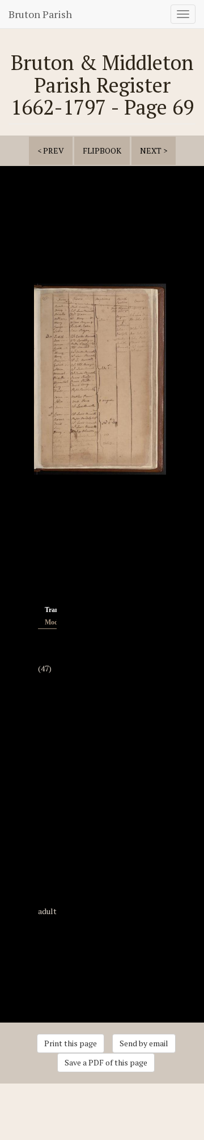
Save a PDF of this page (106, 1062)
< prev (50, 150)
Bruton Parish (40, 14)
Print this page (70, 1043)
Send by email (144, 1043)
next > (153, 150)
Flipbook (102, 150)
